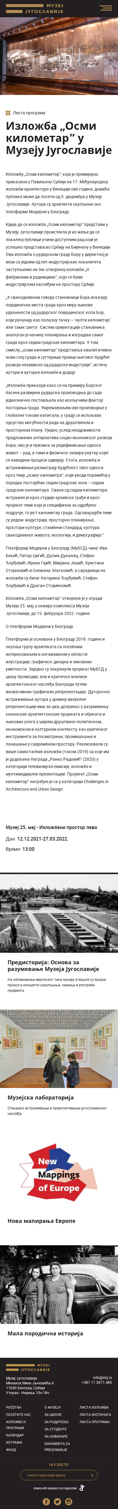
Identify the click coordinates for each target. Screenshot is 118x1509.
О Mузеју (52, 1407)
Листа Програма (95, 1421)
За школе (52, 1414)
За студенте (55, 1429)
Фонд (11, 1449)
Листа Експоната (95, 1414)
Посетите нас (18, 1414)
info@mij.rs (102, 1377)
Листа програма (28, 113)
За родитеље (56, 1421)
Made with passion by (55, 1488)
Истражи (14, 1442)
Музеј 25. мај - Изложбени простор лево (51, 827)
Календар (15, 1435)
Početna (13, 1407)
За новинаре (55, 1436)
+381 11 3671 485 (97, 1382)
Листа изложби (94, 1407)
